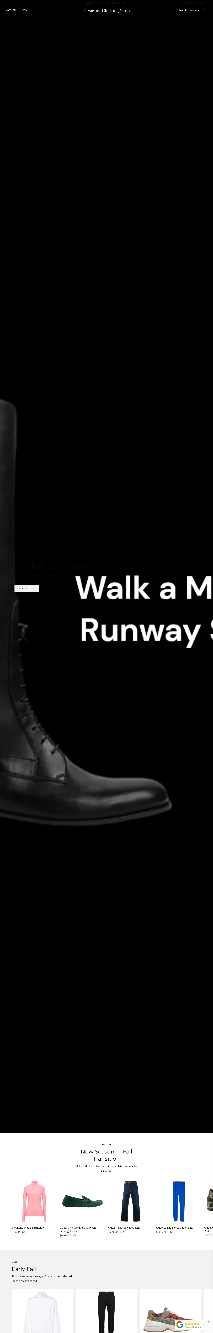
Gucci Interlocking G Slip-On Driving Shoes (78, 1229)
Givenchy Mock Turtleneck (28, 1227)
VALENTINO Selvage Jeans (124, 1227)
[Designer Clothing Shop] (179, 1328)
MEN (24, 10)
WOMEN (11, 10)
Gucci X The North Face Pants (174, 1227)
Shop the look (26, 588)
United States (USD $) (193, 2)
